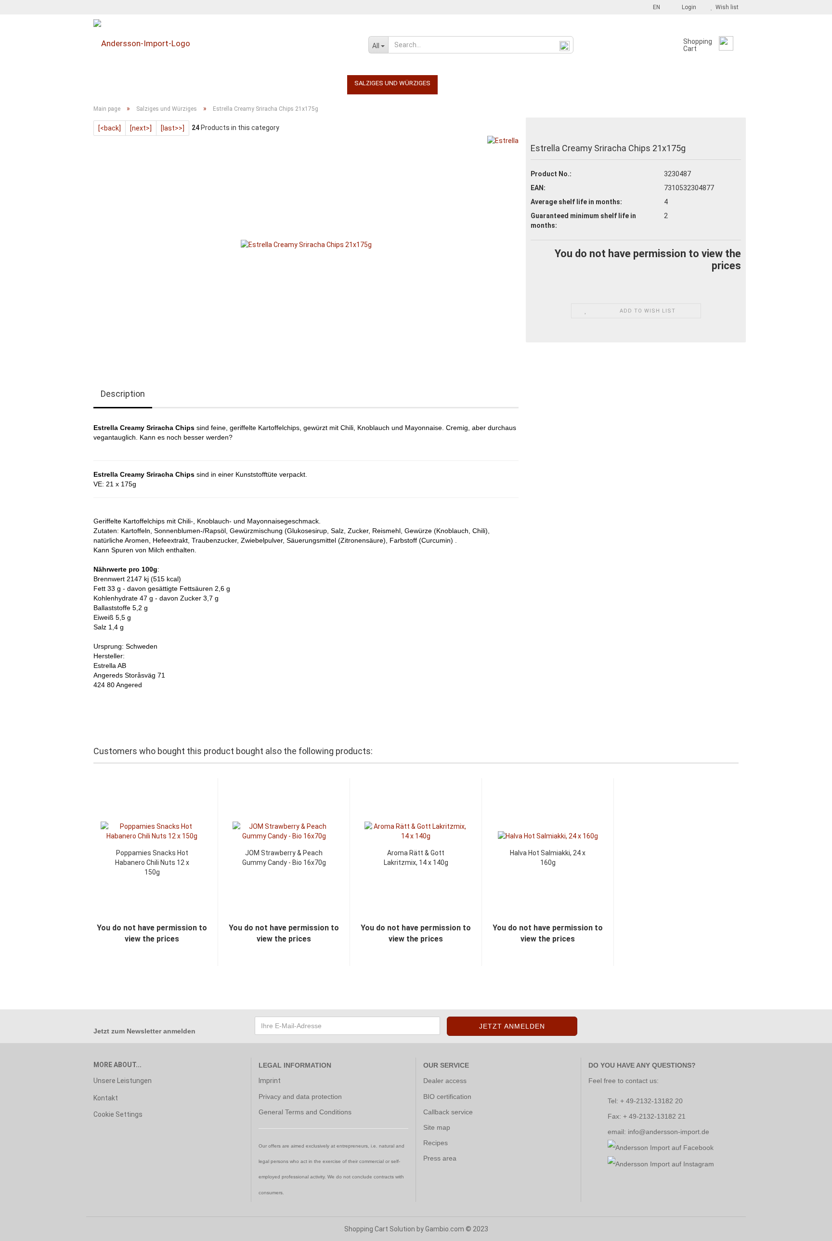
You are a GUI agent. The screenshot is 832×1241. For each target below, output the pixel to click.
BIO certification (447, 1096)
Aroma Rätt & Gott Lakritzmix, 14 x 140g (416, 857)
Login (687, 7)
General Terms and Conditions (305, 1112)
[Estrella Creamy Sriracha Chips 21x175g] (306, 244)
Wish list (726, 7)
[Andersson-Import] (223, 43)
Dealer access (445, 1080)
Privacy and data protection (300, 1096)
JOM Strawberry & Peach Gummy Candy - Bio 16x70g (284, 857)
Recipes (435, 1143)
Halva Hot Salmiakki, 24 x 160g (547, 857)
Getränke (139, 83)
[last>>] (172, 128)
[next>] (141, 128)
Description (123, 394)
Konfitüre (185, 83)
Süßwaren (320, 83)
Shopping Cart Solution (379, 1229)
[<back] (109, 128)
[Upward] (805, 1226)
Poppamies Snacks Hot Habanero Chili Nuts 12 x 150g (152, 862)
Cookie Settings (118, 1114)
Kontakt (105, 1098)
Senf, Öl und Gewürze (252, 83)
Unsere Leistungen (122, 1080)
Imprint (270, 1080)
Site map (436, 1127)
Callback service (448, 1112)
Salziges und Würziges (392, 83)
